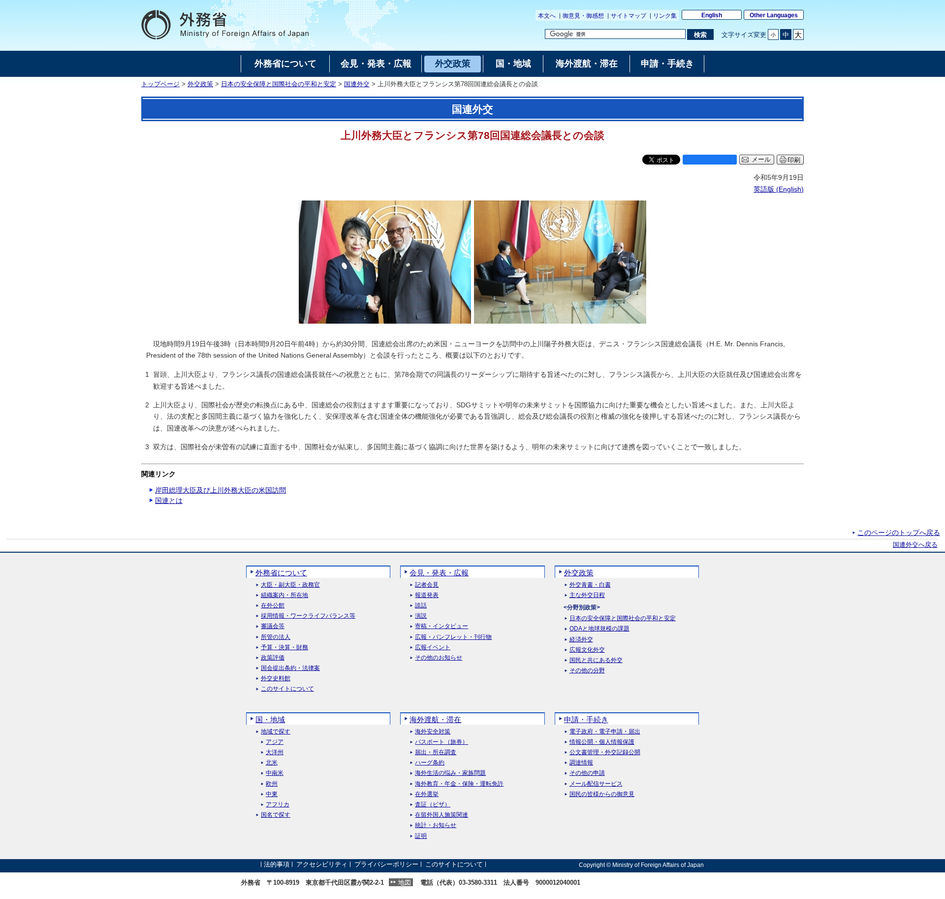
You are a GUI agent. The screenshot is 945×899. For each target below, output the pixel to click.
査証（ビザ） (432, 804)
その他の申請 (587, 773)
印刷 (794, 160)
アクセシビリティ (321, 864)
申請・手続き (586, 719)
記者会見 (427, 585)
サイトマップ (628, 15)
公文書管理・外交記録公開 (604, 752)
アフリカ (277, 804)
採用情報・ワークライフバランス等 (308, 616)
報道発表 (427, 595)
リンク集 (665, 15)
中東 (272, 794)
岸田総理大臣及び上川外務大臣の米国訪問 (220, 490)
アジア (275, 742)
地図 (404, 882)
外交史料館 (275, 678)
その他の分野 (587, 670)
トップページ (160, 84)
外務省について (281, 572)
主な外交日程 (587, 595)
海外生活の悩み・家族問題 (450, 773)
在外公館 (272, 605)
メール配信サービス (596, 784)
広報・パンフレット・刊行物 (453, 637)
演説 (421, 616)
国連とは (169, 500)
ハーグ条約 (429, 763)
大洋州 (275, 752)
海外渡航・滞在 (435, 719)
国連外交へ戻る (915, 544)
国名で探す (275, 815)
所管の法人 (275, 637)
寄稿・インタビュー (441, 626)
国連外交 (357, 84)
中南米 (275, 773)
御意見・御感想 (583, 15)
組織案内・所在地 (284, 595)
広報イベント (432, 647)
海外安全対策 (432, 732)
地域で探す (275, 732)
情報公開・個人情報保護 (601, 742)
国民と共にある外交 (596, 660)
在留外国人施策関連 (441, 815)
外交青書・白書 (590, 585)
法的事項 (276, 864)
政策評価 (272, 658)
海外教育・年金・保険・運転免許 (459, 784)
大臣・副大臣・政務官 (290, 585)
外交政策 (200, 84)
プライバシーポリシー (386, 864)
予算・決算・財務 (284, 647)
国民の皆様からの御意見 (601, 794)
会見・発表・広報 (439, 572)
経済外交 (581, 639)
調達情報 (581, 763)
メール (761, 159)
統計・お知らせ (435, 825)
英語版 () (779, 189)
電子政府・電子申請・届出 (604, 732)
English (711, 15)
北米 (272, 763)
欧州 (272, 784)
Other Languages (774, 15)
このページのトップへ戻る (898, 532)
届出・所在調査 (435, 752)
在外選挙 (427, 794)
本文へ (547, 15)
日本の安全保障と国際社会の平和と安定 (278, 84)
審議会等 (272, 626)
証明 (421, 836)
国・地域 (270, 719)
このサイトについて (287, 689)
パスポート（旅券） (441, 742)
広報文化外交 (587, 650)
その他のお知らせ (438, 658)
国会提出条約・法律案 (290, 668)
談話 (421, 605)
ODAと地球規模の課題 (599, 629)
